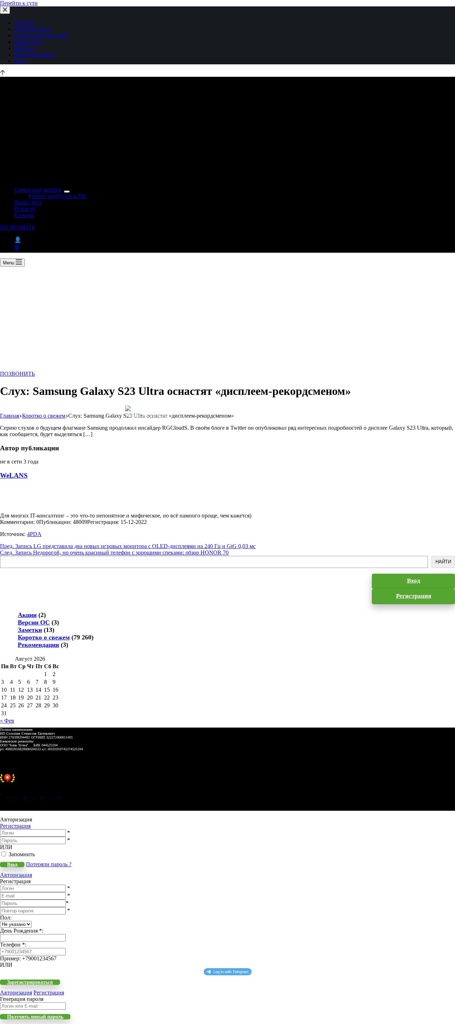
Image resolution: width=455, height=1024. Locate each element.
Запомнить (22, 854)
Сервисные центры (37, 190)
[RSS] (63, 795)
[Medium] (21, 795)
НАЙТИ (443, 561)
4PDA (34, 534)
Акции (27, 614)
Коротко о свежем (44, 637)
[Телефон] (13, 795)
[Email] (4, 795)
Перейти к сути (19, 3)
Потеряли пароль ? (48, 864)
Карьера (24, 215)
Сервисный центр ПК (41, 35)
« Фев (7, 721)
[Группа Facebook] (55, 795)
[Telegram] (38, 795)
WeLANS (14, 475)
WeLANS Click (32, 29)
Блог (20, 61)
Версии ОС (34, 622)
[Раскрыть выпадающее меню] (67, 192)
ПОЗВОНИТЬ (17, 227)
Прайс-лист (28, 42)
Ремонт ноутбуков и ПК (57, 196)
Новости (24, 209)
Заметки (30, 629)
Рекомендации (38, 644)
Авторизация (16, 875)
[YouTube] (47, 795)
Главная (23, 23)
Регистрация (15, 826)
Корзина (24, 48)
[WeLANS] (12, 509)
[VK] (30, 795)
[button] (227, 782)
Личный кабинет (34, 55)
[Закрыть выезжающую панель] (5, 10)
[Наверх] (2, 73)
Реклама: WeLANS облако (147, 415)
